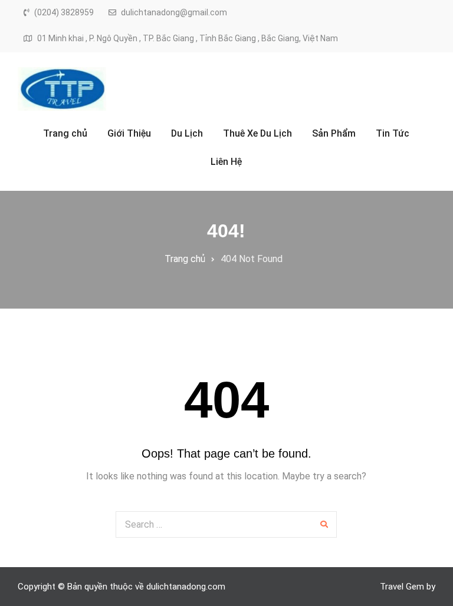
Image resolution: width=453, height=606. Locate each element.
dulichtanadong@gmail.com (174, 12)
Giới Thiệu (129, 133)
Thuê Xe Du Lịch (257, 133)
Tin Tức (392, 133)
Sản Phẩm (334, 133)
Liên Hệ (226, 161)
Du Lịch (187, 133)
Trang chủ (65, 133)
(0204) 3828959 (64, 12)
